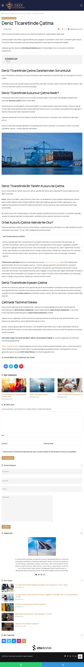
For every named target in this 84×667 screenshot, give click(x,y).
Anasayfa (6, 13)
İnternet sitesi (48, 443)
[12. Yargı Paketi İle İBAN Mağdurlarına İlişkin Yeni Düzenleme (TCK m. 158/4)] (8, 588)
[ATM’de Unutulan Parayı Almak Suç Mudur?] (8, 607)
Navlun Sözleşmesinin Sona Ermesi (70, 394)
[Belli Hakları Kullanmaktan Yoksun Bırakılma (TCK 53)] (8, 617)
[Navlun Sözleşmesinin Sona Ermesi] (70, 385)
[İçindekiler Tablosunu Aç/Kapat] (42, 61)
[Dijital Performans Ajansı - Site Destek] (42, 648)
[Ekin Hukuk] (15, 5)
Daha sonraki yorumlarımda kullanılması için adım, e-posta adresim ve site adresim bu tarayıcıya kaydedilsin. (39, 452)
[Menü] (3, 6)
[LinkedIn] (16, 366)
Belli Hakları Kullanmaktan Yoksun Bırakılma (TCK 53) (33, 614)
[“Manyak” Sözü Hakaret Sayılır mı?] (8, 627)
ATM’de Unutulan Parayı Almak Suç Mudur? (30, 604)
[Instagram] (44, 574)
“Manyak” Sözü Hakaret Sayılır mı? (27, 624)
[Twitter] (11, 366)
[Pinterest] (21, 366)
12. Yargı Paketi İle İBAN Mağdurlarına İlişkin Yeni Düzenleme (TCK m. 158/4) (41, 585)
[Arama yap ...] (81, 6)
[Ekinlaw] (47, 574)
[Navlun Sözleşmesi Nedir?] (42, 385)
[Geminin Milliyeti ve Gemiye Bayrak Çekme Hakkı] (14, 385)
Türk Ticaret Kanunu (52, 262)
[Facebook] (6, 366)
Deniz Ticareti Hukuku (18, 13)
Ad (3, 435)
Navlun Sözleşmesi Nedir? (39, 394)
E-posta (5, 443)
